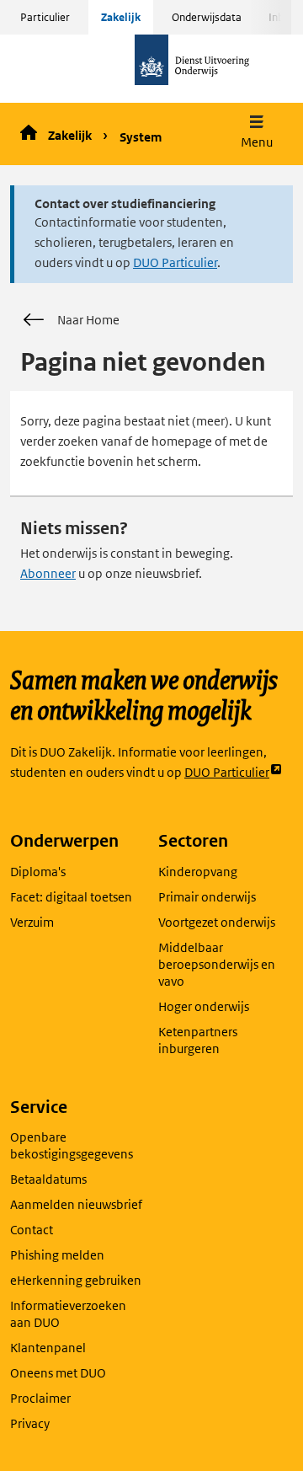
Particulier (45, 17)
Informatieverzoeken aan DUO (68, 1313)
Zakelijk (121, 17)
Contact (31, 1230)
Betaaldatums (48, 1179)
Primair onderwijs (207, 897)
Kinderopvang (197, 872)
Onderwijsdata (207, 17)
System (141, 137)
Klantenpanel (48, 1348)
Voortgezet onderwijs (216, 922)
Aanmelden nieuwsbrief (76, 1204)
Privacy (30, 1423)
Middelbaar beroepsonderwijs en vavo (216, 964)
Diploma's (38, 872)
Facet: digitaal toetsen (71, 897)
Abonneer (48, 573)
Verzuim (32, 922)
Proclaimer (40, 1398)
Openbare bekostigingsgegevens (71, 1145)
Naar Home (88, 320)
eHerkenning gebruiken (75, 1280)
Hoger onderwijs (203, 1006)
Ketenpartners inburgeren (197, 1040)
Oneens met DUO (58, 1373)
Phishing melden (57, 1255)
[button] (257, 133)
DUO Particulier (175, 262)
